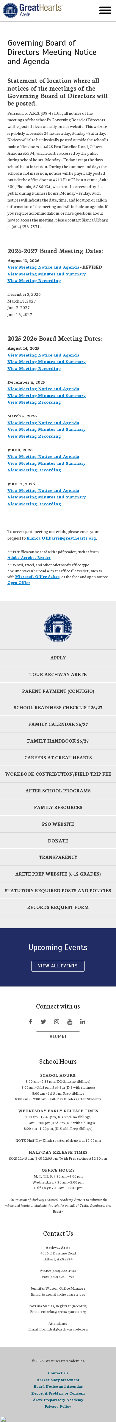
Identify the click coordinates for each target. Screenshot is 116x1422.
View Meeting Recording (34, 280)
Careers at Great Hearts (58, 757)
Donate (58, 840)
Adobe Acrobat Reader (29, 557)
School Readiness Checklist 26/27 (58, 707)
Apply (58, 657)
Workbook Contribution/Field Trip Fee (58, 774)
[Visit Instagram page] (56, 1021)
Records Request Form (58, 907)
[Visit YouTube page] (69, 1021)
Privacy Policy (58, 1406)
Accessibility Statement (58, 1379)
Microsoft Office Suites (37, 576)
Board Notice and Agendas (58, 1386)
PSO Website (58, 824)
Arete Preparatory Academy (58, 1399)
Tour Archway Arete (58, 674)
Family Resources (58, 807)
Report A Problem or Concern (58, 1392)
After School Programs (58, 790)
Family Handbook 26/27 (58, 741)
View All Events (58, 966)
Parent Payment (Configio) (58, 691)
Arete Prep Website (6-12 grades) (58, 873)
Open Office (18, 582)
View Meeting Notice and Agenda (43, 267)
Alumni (58, 1036)
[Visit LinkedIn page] (82, 1021)
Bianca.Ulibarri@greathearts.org (61, 538)
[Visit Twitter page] (43, 1021)
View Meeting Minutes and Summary (46, 274)
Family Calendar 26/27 (58, 724)
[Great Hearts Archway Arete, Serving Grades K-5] (41, 10)
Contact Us (58, 1372)
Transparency (58, 857)
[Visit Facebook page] (30, 1021)
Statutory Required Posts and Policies (58, 890)
